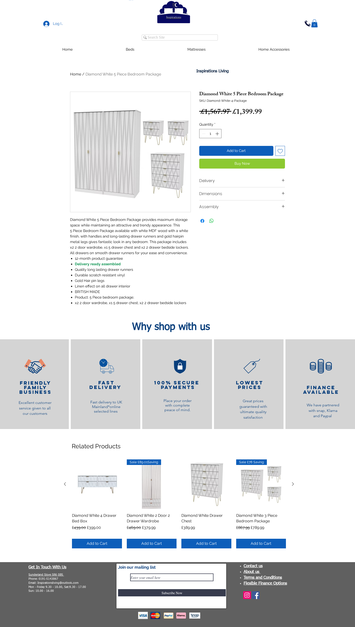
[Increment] (217, 133)
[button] (314, 23)
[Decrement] (203, 133)
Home (75, 74)
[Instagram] (247, 595)
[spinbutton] (210, 133)
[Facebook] (256, 595)
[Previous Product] (65, 484)
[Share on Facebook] (202, 221)
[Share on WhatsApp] (211, 221)
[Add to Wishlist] (280, 151)
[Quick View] (97, 484)
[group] (179, 504)
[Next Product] (293, 484)
